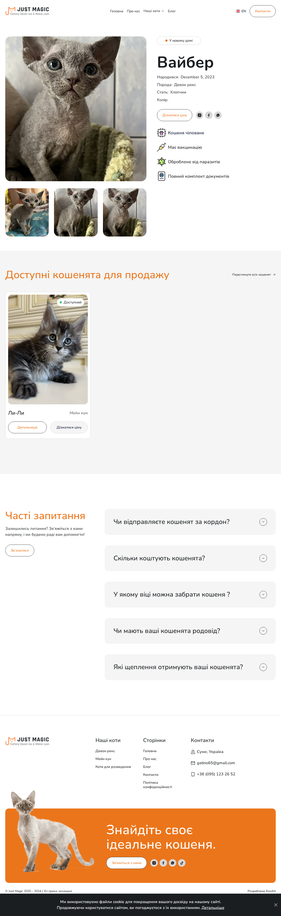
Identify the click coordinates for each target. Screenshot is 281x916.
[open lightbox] (75, 108)
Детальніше (213, 907)
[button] (154, 11)
